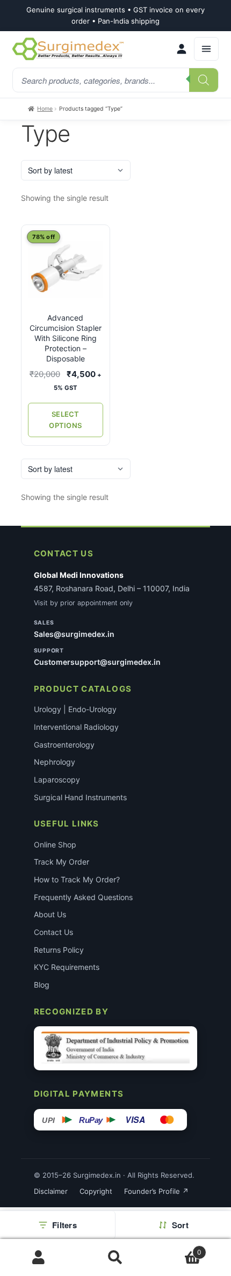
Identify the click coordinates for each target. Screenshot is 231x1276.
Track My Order (61, 861)
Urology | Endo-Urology (75, 709)
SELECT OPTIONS (65, 420)
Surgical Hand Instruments (80, 797)
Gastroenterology (64, 744)
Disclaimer (51, 1191)
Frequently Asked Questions (83, 897)
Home (45, 108)
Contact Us (53, 932)
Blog (41, 984)
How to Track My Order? (77, 879)
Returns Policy (59, 949)
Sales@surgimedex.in (74, 634)
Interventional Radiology (76, 726)
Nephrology (54, 761)
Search (115, 1257)
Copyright (96, 1191)
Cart (178, 1248)
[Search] (203, 80)
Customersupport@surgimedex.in (97, 661)
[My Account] (181, 49)
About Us (50, 914)
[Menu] (206, 49)
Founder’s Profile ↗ (156, 1191)
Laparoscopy (57, 779)
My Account (38, 1257)
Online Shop (55, 844)
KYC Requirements (66, 967)
